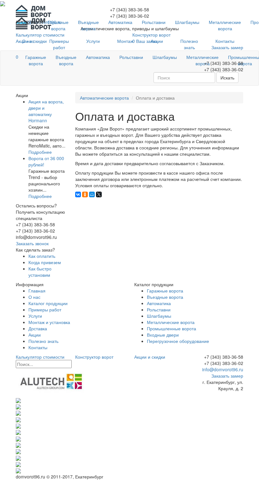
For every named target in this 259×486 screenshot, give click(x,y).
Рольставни (154, 22)
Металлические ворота (225, 25)
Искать (227, 77)
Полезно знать (189, 44)
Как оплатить (41, 256)
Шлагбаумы (187, 22)
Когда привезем (44, 262)
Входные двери (163, 335)
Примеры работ (59, 44)
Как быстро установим (39, 271)
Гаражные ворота (58, 25)
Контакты (224, 41)
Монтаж (125, 41)
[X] (99, 194)
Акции (157, 41)
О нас (28, 41)
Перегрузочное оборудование (178, 341)
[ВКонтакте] (78, 194)
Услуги (93, 41)
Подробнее (40, 152)
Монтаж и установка (49, 322)
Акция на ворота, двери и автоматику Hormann (46, 111)
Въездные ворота (88, 25)
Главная (36, 290)
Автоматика (120, 22)
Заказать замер (227, 376)
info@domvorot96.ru (222, 369)
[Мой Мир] (92, 194)
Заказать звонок (32, 243)
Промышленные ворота (171, 328)
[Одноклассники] (85, 194)
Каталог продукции (48, 303)
